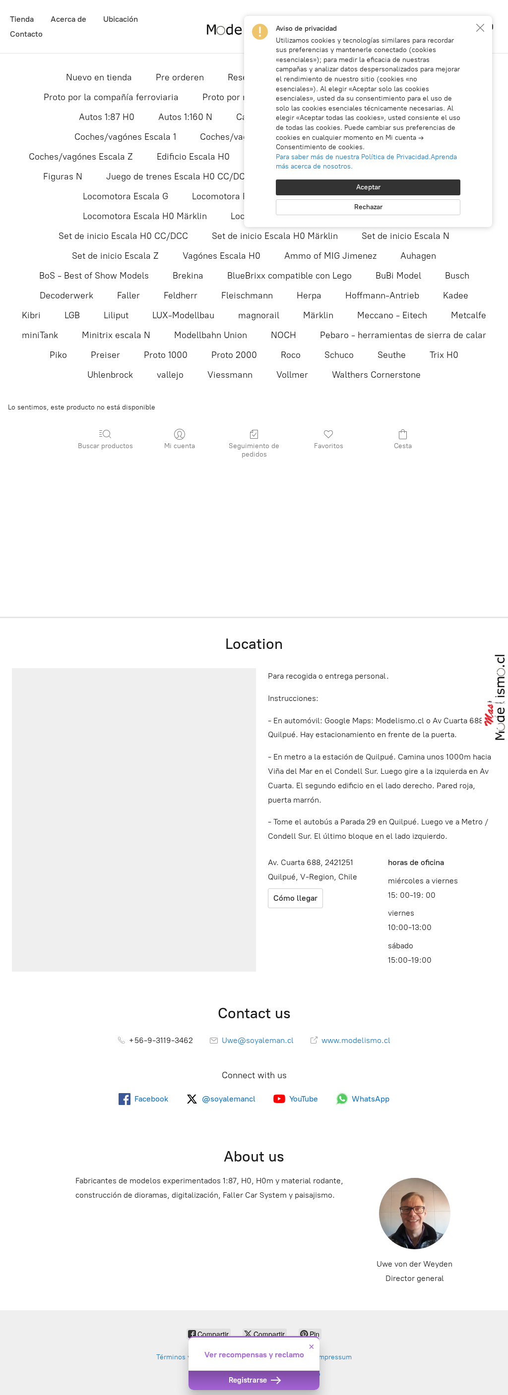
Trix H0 (444, 354)
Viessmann (230, 374)
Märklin (318, 315)
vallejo (170, 374)
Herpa (309, 295)
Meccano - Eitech (392, 315)
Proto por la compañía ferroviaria (111, 97)
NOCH (283, 335)
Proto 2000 (234, 354)
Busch (457, 275)
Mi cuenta (179, 446)
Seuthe (392, 354)
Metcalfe (468, 315)
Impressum (334, 1357)
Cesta (403, 446)
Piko (58, 354)
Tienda (22, 19)
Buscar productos (105, 446)
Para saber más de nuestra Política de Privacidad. (353, 157)
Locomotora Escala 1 (233, 196)
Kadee (455, 295)
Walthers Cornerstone (376, 374)
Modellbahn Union (210, 335)
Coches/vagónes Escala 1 (125, 136)
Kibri (31, 315)
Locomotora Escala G (125, 196)
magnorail (258, 315)
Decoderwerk (66, 295)
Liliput (116, 315)
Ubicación (120, 19)
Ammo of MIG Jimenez (330, 255)
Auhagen (418, 255)
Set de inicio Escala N (405, 236)
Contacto (26, 34)
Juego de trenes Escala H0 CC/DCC (178, 176)
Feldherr (180, 295)
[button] (480, 28)
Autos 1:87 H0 (106, 117)
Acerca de (68, 19)
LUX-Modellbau (183, 315)
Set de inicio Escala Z (115, 255)
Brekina (188, 275)
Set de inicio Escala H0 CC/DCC (123, 236)
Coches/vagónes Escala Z (81, 156)
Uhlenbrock (110, 374)
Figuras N (62, 176)
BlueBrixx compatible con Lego (289, 275)
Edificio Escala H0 (193, 156)
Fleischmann (247, 295)
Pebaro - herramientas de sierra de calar (403, 335)
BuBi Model (398, 275)
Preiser (105, 354)
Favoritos (328, 446)
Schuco (339, 354)
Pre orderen (180, 77)
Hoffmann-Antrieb (382, 295)
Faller (128, 295)
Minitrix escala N (116, 335)
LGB (72, 315)
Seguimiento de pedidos (254, 450)
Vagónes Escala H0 (221, 255)
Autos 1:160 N (185, 117)
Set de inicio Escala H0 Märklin (275, 236)
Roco (291, 354)
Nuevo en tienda (99, 77)
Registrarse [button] (249, 1380)
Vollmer (292, 374)
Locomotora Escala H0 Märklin (145, 216)
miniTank (40, 335)
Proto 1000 (166, 354)
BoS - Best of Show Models (94, 275)
